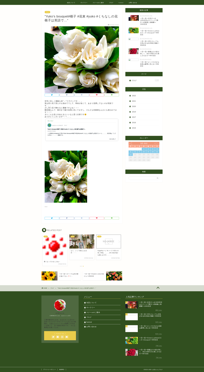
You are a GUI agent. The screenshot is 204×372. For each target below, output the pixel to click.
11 (157, 152)
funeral (121, 2)
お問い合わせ (133, 2)
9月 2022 (143, 143)
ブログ (111, 2)
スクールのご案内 (98, 2)
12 (131, 155)
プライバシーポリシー (49, 369)
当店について (71, 2)
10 (153, 152)
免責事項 (61, 369)
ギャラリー (84, 2)
